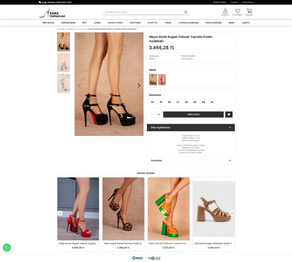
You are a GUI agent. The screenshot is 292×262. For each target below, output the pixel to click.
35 (161, 102)
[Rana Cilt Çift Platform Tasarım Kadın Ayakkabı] (169, 208)
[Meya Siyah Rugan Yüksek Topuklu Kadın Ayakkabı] (153, 79)
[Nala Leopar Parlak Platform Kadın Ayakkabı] (123, 208)
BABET (232, 22)
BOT (85, 22)
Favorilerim (237, 15)
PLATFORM (135, 22)
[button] (139, 84)
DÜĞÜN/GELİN (68, 22)
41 (212, 102)
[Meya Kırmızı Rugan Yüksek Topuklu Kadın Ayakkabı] (162, 79)
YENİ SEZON (48, 22)
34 (152, 102)
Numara (155, 95)
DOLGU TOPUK (115, 22)
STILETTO (152, 22)
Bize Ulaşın (248, 2)
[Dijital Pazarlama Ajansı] (138, 258)
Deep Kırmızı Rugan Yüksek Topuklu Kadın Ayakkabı (85, 243)
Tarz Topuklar (186, 58)
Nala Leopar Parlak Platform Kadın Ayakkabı (126, 243)
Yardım (234, 2)
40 (203, 102)
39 (194, 102)
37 (177, 102)
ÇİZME (97, 22)
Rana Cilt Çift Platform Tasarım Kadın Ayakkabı (174, 243)
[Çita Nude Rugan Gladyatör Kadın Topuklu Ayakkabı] (214, 208)
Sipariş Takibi (219, 2)
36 (169, 102)
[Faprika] (154, 258)
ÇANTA (246, 22)
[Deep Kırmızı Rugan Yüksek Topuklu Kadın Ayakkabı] (78, 208)
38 (186, 102)
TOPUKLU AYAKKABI (188, 22)
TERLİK (168, 22)
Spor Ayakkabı (214, 22)
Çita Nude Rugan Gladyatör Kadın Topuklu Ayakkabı (222, 243)
